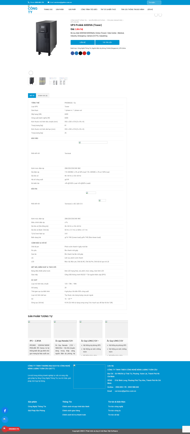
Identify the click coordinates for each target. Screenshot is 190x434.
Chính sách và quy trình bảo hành (75, 406)
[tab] (32, 95)
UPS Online (75, 22)
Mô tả (32, 95)
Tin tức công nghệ (115, 406)
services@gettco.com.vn (125, 391)
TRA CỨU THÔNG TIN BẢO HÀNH (132, 9)
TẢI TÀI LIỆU (107, 42)
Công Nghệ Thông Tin (79, 20)
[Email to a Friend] (80, 53)
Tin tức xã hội (113, 415)
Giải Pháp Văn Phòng (36, 411)
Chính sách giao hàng (71, 411)
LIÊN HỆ (150, 9)
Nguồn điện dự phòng (97, 20)
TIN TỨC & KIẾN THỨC (108, 9)
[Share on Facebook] (72, 53)
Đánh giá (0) (42, 95)
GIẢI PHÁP (72, 9)
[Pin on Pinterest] (84, 53)
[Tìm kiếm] (160, 2)
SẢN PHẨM (60, 9)
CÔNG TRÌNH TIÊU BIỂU (89, 9)
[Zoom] (31, 73)
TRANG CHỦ (48, 9)
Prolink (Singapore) (114, 20)
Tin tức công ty (114, 411)
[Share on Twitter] (76, 53)
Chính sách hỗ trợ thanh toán (74, 415)
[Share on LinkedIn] (88, 53)
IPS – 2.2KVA (35, 341)
